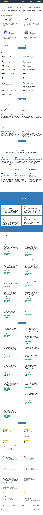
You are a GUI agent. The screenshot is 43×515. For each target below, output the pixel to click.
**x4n (5, 77)
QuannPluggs (32, 445)
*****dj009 (26, 90)
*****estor (10, 31)
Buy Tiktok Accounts (4, 508)
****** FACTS (27, 77)
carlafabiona (11, 448)
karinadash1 (11, 498)
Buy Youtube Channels (4, 507)
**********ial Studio (7, 69)
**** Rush (26, 73)
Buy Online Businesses (4, 510)
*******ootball (6, 56)
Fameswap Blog (24, 507)
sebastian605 (32, 458)
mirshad (10, 458)
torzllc (31, 478)
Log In (27, 1)
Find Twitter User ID (36, 509)
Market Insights (24, 508)
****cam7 (26, 86)
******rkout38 (32, 18)
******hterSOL (27, 65)
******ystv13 (6, 73)
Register (31, 1)
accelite (10, 468)
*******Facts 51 (6, 90)
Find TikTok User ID (36, 510)
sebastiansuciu (11, 487)
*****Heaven (27, 69)
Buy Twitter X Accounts (4, 509)
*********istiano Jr (7, 65)
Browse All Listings (21, 47)
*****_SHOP (11, 18)
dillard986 (31, 468)
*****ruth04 (6, 94)
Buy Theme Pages (5, 104)
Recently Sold (14, 507)
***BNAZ (31, 31)
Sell (34, 1)
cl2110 (31, 499)
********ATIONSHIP (28, 56)
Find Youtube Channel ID (37, 508)
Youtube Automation (36, 507)
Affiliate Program (14, 508)
